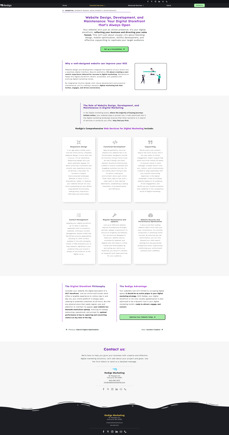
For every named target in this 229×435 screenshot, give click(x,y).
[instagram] (155, 1)
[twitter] (151, 1)
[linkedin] (159, 1)
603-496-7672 (114, 380)
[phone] (166, 1)
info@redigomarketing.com (114, 382)
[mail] (163, 1)
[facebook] (148, 1)
